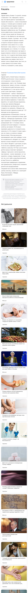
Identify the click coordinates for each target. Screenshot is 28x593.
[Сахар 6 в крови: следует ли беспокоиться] (14, 434)
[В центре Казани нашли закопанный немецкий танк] (14, 219)
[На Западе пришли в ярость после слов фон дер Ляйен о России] (14, 362)
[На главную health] (10, 2)
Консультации (4, 6)
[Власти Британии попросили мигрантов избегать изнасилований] (14, 291)
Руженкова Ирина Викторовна (16, 72)
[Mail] (5, 2)
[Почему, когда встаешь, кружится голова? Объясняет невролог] (14, 481)
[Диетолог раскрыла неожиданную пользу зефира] (14, 458)
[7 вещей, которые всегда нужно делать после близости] (14, 553)
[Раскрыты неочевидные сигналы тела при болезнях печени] (14, 410)
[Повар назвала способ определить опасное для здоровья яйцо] (14, 386)
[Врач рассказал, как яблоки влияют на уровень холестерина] (14, 339)
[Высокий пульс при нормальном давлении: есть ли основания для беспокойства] (14, 577)
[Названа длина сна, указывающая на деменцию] (14, 243)
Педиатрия (12, 6)
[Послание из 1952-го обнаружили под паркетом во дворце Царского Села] (14, 505)
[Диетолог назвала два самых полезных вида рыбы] (14, 267)
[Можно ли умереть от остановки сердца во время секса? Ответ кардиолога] (14, 315)
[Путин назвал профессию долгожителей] (14, 529)
